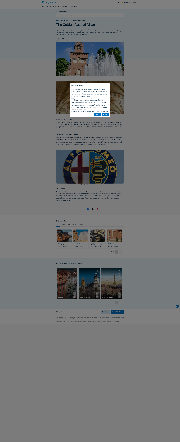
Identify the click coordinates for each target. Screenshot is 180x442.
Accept (105, 114)
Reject (97, 114)
